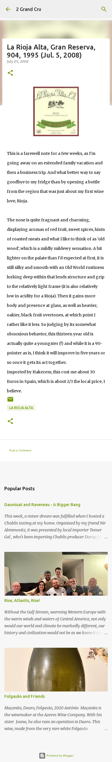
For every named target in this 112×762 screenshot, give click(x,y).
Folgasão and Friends (24, 696)
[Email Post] (10, 401)
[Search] (104, 9)
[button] (10, 73)
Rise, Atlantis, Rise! (22, 600)
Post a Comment (20, 450)
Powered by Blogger (60, 755)
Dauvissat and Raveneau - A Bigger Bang (42, 504)
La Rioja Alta (21, 408)
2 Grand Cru (28, 9)
